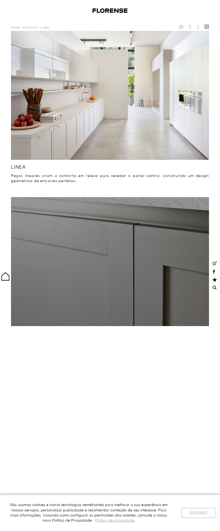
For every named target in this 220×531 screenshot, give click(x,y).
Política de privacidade (115, 520)
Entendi (198, 513)
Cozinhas (30, 28)
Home (15, 28)
